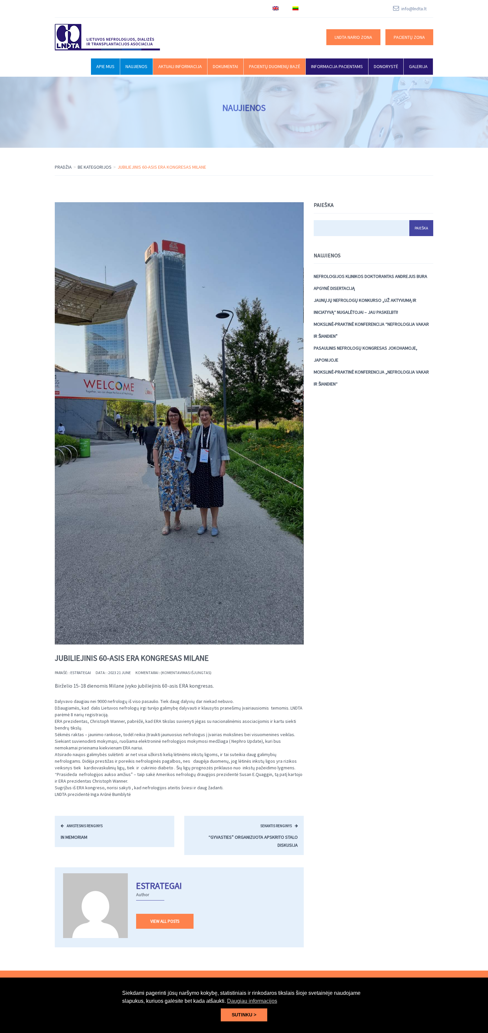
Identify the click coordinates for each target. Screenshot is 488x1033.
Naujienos (136, 66)
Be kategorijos (95, 167)
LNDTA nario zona (353, 37)
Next (303, 423)
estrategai (80, 672)
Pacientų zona (409, 37)
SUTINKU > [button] (244, 1014)
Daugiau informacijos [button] (252, 1001)
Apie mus (105, 66)
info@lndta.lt (414, 9)
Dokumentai (225, 66)
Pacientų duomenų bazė (274, 66)
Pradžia (63, 167)
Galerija (418, 66)
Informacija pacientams (337, 66)
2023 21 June (119, 672)
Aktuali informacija (180, 66)
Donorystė (386, 66)
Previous (54, 423)
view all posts (164, 921)
